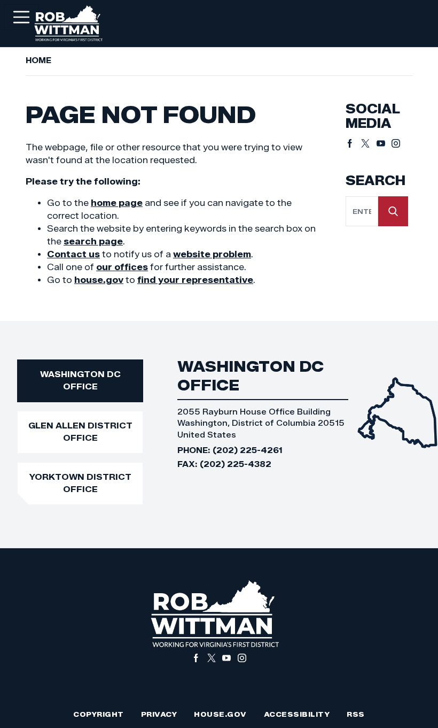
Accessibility (297, 714)
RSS (356, 714)
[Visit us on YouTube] (384, 143)
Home (38, 60)
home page (117, 203)
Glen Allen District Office (80, 431)
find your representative (195, 280)
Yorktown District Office (80, 483)
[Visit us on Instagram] (396, 143)
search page (93, 241)
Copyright (98, 714)
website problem (212, 254)
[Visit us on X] (369, 143)
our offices (122, 267)
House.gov (220, 714)
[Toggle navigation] (21, 17)
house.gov (98, 280)
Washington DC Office (80, 380)
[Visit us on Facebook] (353, 143)
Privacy (159, 714)
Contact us (73, 254)
